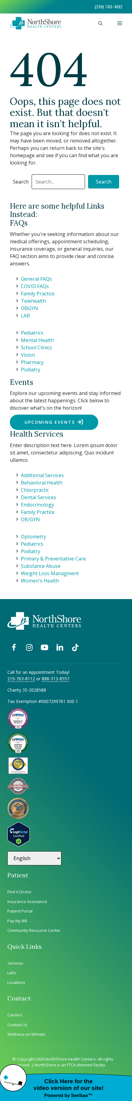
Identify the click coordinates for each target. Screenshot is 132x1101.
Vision (28, 354)
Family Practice (38, 293)
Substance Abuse (40, 566)
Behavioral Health (41, 482)
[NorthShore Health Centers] (35, 23)
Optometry (33, 536)
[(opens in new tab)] (18, 792)
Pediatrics (32, 332)
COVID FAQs (35, 286)
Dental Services (38, 497)
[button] (100, 23)
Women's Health (40, 580)
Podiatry (30, 369)
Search (21, 181)
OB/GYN (30, 519)
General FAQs (36, 278)
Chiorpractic (35, 490)
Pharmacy (32, 362)
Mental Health (37, 340)
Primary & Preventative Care (53, 558)
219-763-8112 (21, 678)
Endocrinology (37, 504)
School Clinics (36, 347)
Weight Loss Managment (50, 573)
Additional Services (42, 475)
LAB (25, 315)
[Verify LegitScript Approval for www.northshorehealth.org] (18, 844)
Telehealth (33, 301)
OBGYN (29, 308)
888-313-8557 (55, 678)
